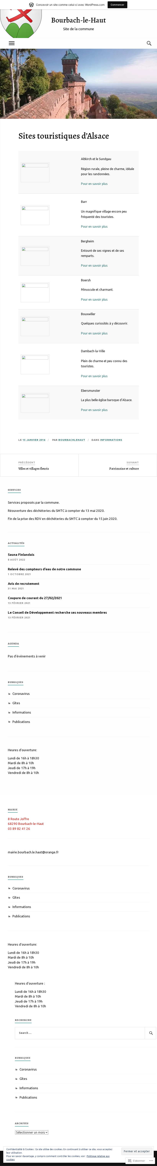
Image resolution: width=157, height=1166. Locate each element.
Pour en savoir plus (94, 183)
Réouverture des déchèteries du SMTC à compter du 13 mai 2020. (56, 510)
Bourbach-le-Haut (78, 20)
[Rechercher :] (85, 1033)
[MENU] (12, 43)
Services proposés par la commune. (34, 502)
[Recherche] (145, 43)
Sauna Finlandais (21, 554)
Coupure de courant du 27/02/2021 (35, 598)
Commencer (117, 4)
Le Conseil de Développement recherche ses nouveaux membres (57, 612)
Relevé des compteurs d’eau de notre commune (44, 569)
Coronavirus (21, 693)
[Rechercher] (150, 1033)
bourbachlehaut (71, 440)
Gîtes (16, 703)
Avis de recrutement (23, 583)
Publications (21, 721)
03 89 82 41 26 (19, 828)
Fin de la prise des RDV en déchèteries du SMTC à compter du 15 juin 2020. (62, 518)
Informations (111, 440)
